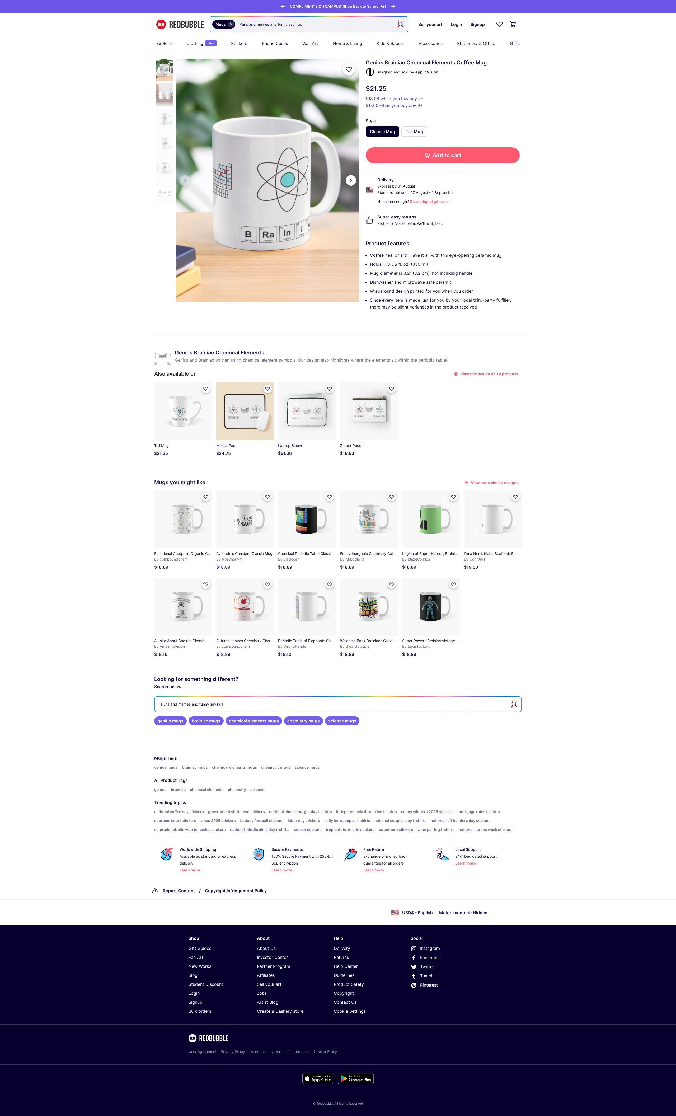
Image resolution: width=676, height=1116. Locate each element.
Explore (164, 43)
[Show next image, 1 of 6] (351, 180)
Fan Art (196, 957)
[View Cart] (513, 24)
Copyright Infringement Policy (236, 890)
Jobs (262, 993)
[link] (170, 720)
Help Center (346, 966)
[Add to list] (348, 69)
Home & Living (347, 43)
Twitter (427, 966)
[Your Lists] (499, 24)
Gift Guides (200, 948)
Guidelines (344, 975)
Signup (195, 1002)
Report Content (179, 890)
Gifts (515, 43)
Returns (341, 957)
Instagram (430, 948)
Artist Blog (267, 1002)
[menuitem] (164, 43)
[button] (338, 6)
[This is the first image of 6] (185, 180)
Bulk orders (200, 1011)
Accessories (431, 43)
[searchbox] (338, 704)
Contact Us (345, 1002)
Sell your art (269, 984)
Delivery (342, 948)
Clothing (200, 43)
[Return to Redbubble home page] (180, 24)
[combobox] (309, 24)
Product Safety (349, 984)
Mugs (160, 758)
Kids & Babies (390, 43)
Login (194, 993)
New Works (200, 966)
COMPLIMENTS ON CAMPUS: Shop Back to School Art (338, 6)
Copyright (344, 993)
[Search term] (400, 24)
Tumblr (427, 975)
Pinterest (429, 985)
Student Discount (206, 984)
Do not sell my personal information (279, 1051)
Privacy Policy (233, 1051)
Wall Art (310, 43)
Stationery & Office (476, 43)
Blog (193, 975)
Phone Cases (275, 43)
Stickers (239, 43)
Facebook (430, 957)
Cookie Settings (350, 1011)
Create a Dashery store (280, 1011)
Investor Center (272, 957)
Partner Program (273, 966)
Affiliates (266, 975)
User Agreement (203, 1051)
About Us (266, 948)
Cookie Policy (325, 1051)
